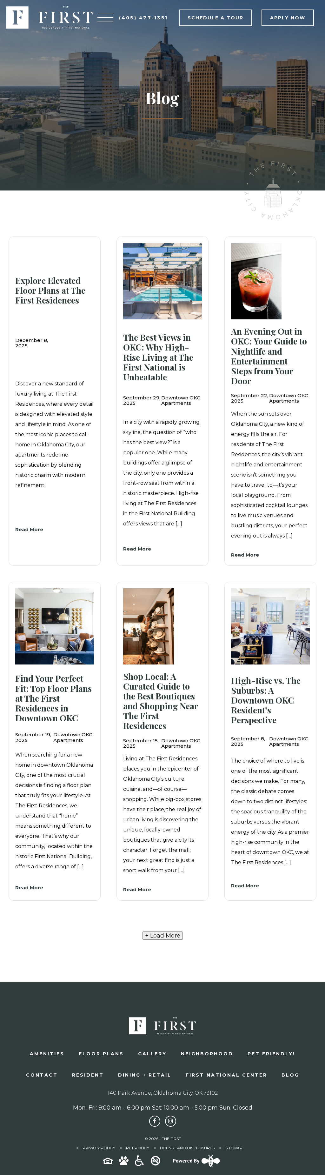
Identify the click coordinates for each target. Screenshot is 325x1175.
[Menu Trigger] (105, 17)
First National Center (226, 1075)
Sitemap (233, 1147)
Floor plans (101, 1054)
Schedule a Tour (215, 18)
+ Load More (162, 935)
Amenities (47, 1054)
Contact (42, 1075)
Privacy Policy (99, 1147)
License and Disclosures (187, 1147)
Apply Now (287, 18)
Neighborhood (207, 1054)
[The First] (49, 17)
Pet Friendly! (271, 1054)
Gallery (152, 1054)
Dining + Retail (144, 1075)
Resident (88, 1075)
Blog (290, 1075)
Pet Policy (137, 1147)
